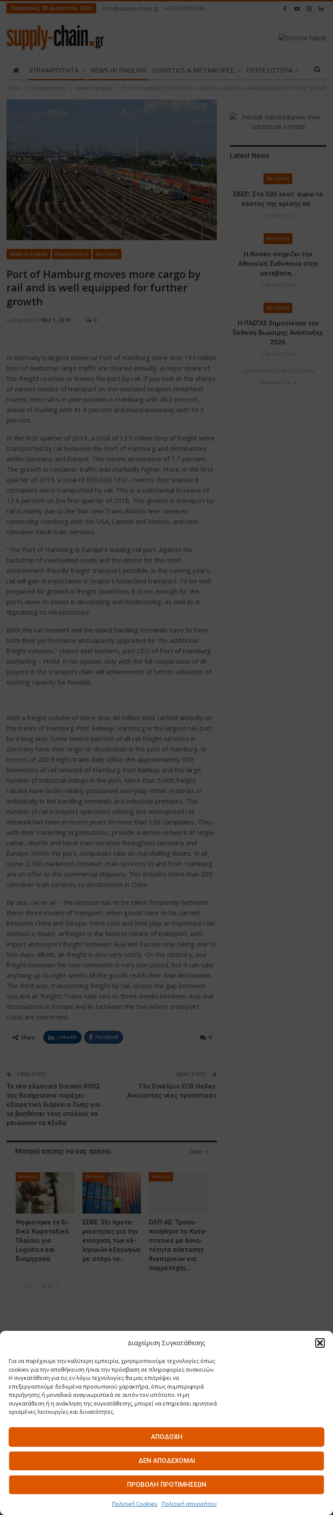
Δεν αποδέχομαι (166, 1461)
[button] (320, 1343)
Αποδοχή (167, 1437)
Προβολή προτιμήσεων (166, 1485)
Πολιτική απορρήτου (189, 1504)
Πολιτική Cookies (134, 1504)
